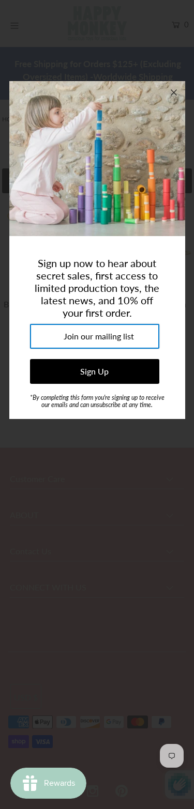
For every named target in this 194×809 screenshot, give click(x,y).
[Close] (173, 92)
